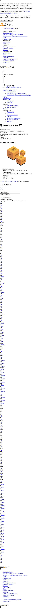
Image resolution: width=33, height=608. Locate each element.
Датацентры (6, 53)
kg (1, 239)
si (1, 409)
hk (1, 258)
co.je (2, 341)
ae (1, 481)
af (1, 477)
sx (1, 208)
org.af (2, 552)
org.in (2, 490)
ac (1, 394)
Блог (4, 54)
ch (1, 267)
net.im (2, 536)
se (1, 233)
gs (1, 459)
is (1, 443)
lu (1, 431)
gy (1, 456)
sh (1, 236)
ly (1, 428)
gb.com (3, 388)
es (1, 270)
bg (1, 561)
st (1, 555)
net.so (2, 546)
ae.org (2, 403)
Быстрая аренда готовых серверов (13, 34)
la (1, 245)
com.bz (3, 360)
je (1, 440)
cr (1, 474)
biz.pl (2, 323)
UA (4, 87)
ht (1, 447)
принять (10, 20)
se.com (2, 372)
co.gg (2, 332)
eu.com (3, 391)
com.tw (3, 292)
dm (1, 468)
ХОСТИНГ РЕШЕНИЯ (10, 59)
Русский (16, 28)
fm (1, 224)
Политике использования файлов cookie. (15, 12)
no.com (3, 375)
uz (1, 354)
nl (1, 416)
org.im (2, 493)
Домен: (2, 192)
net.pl (2, 542)
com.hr (2, 508)
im (1, 261)
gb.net (2, 385)
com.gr (2, 505)
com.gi (2, 502)
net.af (2, 530)
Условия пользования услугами (12, 599)
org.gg (2, 496)
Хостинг (5, 57)
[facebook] (0, 569)
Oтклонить (3, 20)
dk (1, 279)
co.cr (2, 329)
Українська (6, 28)
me (1, 310)
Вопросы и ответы (8, 56)
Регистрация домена (9, 47)
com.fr (2, 499)
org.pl (2, 487)
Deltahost (2, 181)
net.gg (2, 533)
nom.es (2, 549)
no (1, 412)
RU (9, 87)
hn (1, 450)
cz (1, 289)
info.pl (2, 527)
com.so (2, 515)
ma (1, 425)
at (1, 301)
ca (1, 205)
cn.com (3, 400)
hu (1, 317)
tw (1, 218)
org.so (2, 484)
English (12, 28)
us (1, 221)
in (1, 255)
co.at (2, 326)
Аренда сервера (7, 33)
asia (2, 338)
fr (1, 227)
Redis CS (5, 43)
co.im (2, 335)
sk (1, 320)
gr (1, 264)
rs (1, 558)
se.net (2, 369)
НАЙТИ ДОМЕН (5, 194)
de (1, 286)
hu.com (3, 382)
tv (1, 351)
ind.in (2, 524)
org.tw (2, 313)
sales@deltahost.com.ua (13, 87)
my (1, 419)
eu (1, 273)
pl (1, 230)
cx (1, 471)
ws (1, 348)
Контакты (6, 62)
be (1, 304)
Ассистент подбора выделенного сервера (15, 36)
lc (1, 437)
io (1, 307)
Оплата (5, 50)
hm (1, 453)
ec (1, 465)
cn (1, 295)
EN (7, 87)
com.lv (2, 512)
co (1, 202)
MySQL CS (6, 42)
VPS (4, 37)
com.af (2, 344)
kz (1, 249)
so (1, 406)
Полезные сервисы (8, 60)
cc (1, 357)
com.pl (2, 283)
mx (1, 422)
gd (1, 462)
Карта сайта (6, 601)
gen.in (2, 521)
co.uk (2, 276)
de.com (3, 397)
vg (1, 214)
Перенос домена (8, 48)
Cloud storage (7, 39)
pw (1, 211)
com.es (2, 363)
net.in (2, 539)
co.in (2, 298)
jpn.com (3, 378)
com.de (3, 366)
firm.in (2, 518)
